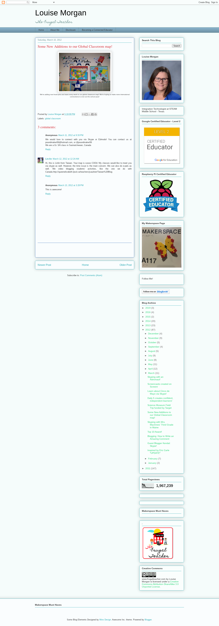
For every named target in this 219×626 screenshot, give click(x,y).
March (151, 373)
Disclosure (71, 30)
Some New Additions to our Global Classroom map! (159, 415)
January (152, 463)
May (150, 364)
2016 (148, 312)
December (153, 333)
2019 (148, 308)
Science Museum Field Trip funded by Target (159, 406)
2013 (148, 325)
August (152, 351)
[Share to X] (89, 114)
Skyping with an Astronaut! (155, 378)
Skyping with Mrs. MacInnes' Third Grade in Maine (160, 425)
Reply (48, 149)
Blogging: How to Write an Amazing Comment (160, 437)
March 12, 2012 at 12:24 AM (66, 159)
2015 (148, 316)
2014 (148, 321)
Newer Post (44, 265)
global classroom (53, 118)
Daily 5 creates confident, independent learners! (160, 399)
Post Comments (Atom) (91, 275)
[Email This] (83, 114)
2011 (148, 468)
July (150, 355)
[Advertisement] (84, 250)
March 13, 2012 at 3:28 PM (71, 185)
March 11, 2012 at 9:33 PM (70, 135)
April (150, 368)
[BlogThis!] (86, 114)
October (152, 342)
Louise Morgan (60, 13)
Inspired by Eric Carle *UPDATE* (158, 451)
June (151, 360)
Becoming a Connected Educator (97, 30)
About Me (54, 30)
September (154, 346)
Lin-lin (48, 159)
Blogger (148, 619)
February (153, 458)
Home (41, 30)
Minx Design (105, 619)
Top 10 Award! (154, 431)
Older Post (126, 265)
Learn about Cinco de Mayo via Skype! (158, 392)
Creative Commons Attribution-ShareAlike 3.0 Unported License (160, 584)
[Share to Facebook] (92, 114)
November (153, 338)
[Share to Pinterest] (95, 114)
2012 (148, 329)
